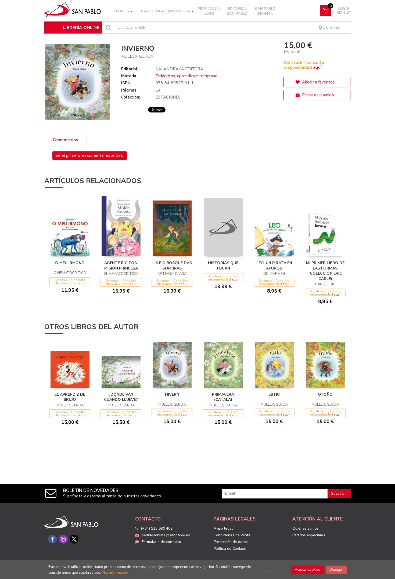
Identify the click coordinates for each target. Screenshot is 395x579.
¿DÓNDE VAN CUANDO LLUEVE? (121, 397)
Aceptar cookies (307, 569)
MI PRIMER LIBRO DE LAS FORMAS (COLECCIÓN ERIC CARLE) (325, 270)
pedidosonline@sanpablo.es (166, 535)
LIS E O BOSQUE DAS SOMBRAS (172, 265)
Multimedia (179, 11)
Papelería (150, 11)
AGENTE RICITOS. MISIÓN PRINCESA (121, 265)
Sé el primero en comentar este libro (90, 155)
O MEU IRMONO (70, 262)
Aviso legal (223, 528)
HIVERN (172, 394)
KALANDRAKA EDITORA (179, 69)
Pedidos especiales (308, 535)
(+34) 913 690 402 (157, 528)
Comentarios (65, 140)
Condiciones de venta (232, 535)
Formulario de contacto (161, 541)
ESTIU (274, 394)
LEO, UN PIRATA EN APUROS (274, 265)
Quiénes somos (305, 528)
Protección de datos (231, 541)
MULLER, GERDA (137, 56)
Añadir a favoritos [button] (318, 82)
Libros (122, 11)
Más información (115, 572)
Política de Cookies (230, 548)
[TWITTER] (74, 539)
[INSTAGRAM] (63, 539)
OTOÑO (325, 394)
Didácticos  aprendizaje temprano (186, 76)
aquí (317, 67)
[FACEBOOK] (52, 539)
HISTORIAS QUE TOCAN (223, 265)
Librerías (331, 27)
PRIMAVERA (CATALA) (223, 397)
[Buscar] (108, 27)
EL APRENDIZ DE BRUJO (70, 397)
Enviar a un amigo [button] (317, 95)
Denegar (336, 569)
